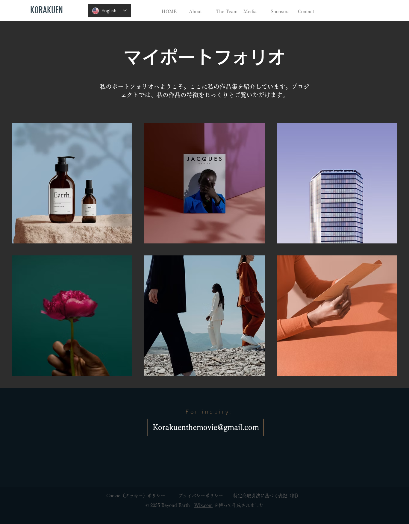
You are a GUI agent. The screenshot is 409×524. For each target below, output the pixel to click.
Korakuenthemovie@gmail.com (206, 427)
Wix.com (203, 505)
